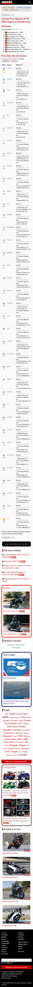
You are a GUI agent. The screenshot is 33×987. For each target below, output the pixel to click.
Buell (29, 717)
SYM (7, 751)
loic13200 (10, 128)
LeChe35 (9, 79)
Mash (14, 739)
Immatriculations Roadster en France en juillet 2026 (13, 573)
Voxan (14, 755)
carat (8, 316)
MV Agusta (20, 742)
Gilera (25, 723)
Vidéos (3, 945)
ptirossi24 (10, 252)
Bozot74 (9, 68)
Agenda (4, 949)
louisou (9, 505)
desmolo (9, 392)
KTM (20, 735)
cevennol (9, 493)
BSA (24, 717)
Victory (8, 755)
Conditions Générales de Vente (11, 974)
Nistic (8, 90)
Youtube (10, 644)
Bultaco (6, 720)
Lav (8, 518)
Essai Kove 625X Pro (11, 561)
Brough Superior (15, 717)
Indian (26, 733)
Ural (20, 752)
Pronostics (4, 954)
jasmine (9, 442)
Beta (25, 713)
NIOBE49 (9, 214)
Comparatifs (9, 767)
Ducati (27, 720)
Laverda (7, 739)
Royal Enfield (10, 723)
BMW (5, 717)
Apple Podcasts (23, 942)
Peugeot (14, 745)
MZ (26, 741)
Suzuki (25, 748)
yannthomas (10, 455)
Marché (3, 937)
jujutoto (9, 191)
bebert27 (9, 278)
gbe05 (9, 366)
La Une (3, 933)
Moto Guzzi (12, 726)
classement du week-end (11, 59)
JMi (8, 328)
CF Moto (14, 720)
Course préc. (6, 15)
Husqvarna (9, 732)
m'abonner (28, 7)
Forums (3, 952)
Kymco (27, 736)
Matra (20, 739)
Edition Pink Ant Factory (9, 976)
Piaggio (22, 745)
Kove (14, 736)
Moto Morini (9, 742)
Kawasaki (7, 735)
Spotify (20, 946)
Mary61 (9, 379)
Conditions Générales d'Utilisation (12, 972)
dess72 (9, 153)
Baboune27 (10, 102)
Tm (8, 404)
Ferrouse (9, 166)
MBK (26, 739)
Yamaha (23, 754)
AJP (6, 714)
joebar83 (9, 417)
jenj (8, 115)
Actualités (4, 935)
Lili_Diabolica (11, 354)
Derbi (21, 720)
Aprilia (12, 713)
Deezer (20, 948)
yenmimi (9, 430)
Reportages (9, 654)
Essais (6, 587)
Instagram (16, 647)
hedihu (9, 480)
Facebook (20, 644)
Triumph (13, 751)
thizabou (9, 240)
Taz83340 (10, 303)
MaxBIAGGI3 (11, 227)
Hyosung (18, 733)
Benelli (19, 714)
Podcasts (4, 947)
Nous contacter (6, 978)
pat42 (8, 265)
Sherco (18, 749)
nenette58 (10, 468)
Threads (20, 937)
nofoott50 (9, 341)
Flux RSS (21, 951)
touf (8, 204)
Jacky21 (9, 178)
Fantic (20, 723)
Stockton (9, 290)
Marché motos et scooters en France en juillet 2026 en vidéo (16, 566)
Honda (17, 729)
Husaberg (26, 730)
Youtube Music (22, 944)
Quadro (11, 748)
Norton (6, 745)
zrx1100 (9, 140)
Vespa (25, 751)
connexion (20, 7)
